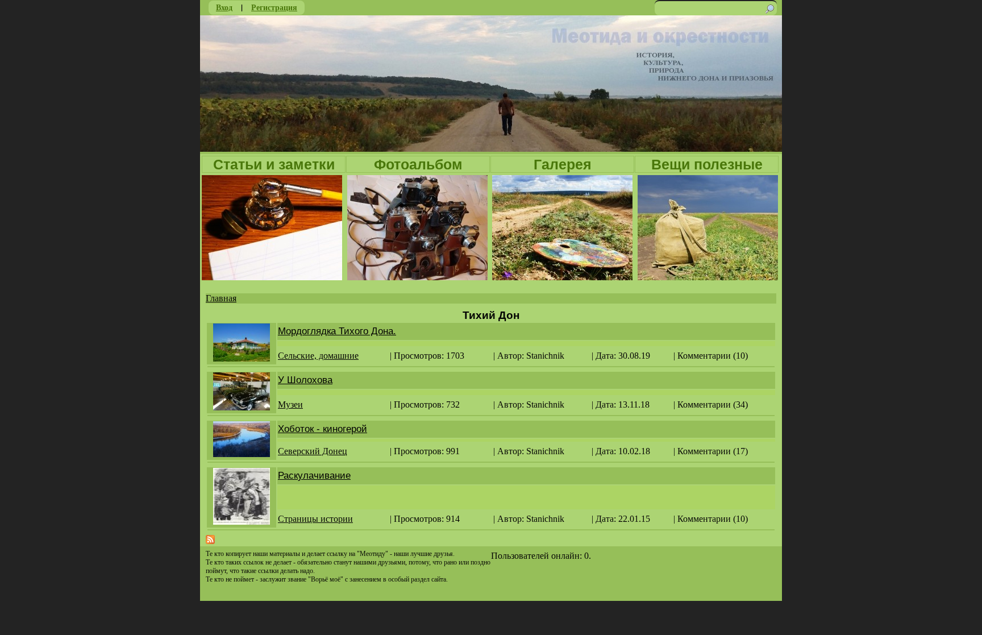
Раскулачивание (314, 475)
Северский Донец (312, 451)
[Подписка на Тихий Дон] (210, 541)
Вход (224, 7)
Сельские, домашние (318, 355)
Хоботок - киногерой (322, 429)
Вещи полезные (707, 164)
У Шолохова (305, 380)
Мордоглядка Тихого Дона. (337, 331)
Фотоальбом (418, 164)
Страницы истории (315, 519)
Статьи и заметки (274, 164)
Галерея (563, 164)
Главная (221, 298)
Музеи (290, 404)
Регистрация (274, 7)
